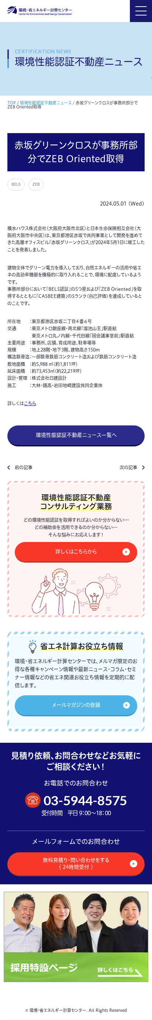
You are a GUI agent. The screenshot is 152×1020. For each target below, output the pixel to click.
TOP (11, 103)
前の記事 (23, 467)
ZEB (36, 184)
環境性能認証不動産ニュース (46, 103)
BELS (16, 184)
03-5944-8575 (85, 800)
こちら (30, 403)
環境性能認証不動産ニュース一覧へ (76, 435)
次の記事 (128, 467)
